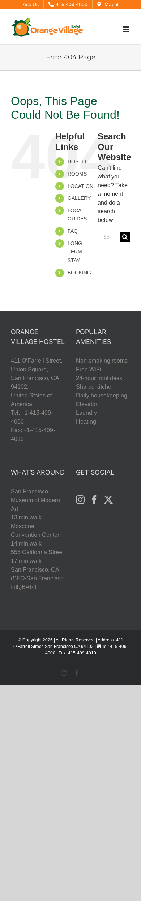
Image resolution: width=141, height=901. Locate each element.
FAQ (73, 231)
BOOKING (79, 272)
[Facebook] (94, 499)
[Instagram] (80, 499)
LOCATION (80, 186)
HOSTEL (78, 161)
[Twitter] (108, 499)
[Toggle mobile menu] (126, 29)
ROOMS (77, 174)
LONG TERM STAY (75, 252)
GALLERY (79, 198)
